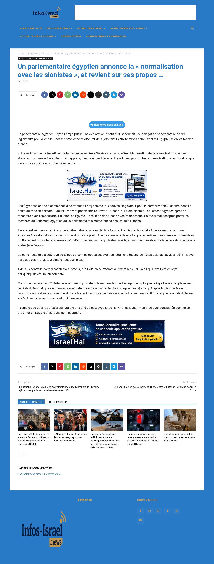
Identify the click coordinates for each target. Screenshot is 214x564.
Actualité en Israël (90, 28)
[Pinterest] (60, 94)
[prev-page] (20, 454)
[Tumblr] (173, 44)
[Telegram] (114, 94)
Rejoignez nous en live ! (108, 124)
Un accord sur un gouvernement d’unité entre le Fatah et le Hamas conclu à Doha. (155, 388)
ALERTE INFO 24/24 (31, 28)
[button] (192, 28)
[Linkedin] (75, 94)
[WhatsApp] (67, 94)
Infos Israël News (58, 28)
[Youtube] (184, 44)
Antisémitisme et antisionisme (106, 36)
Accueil (21, 53)
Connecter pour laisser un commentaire (39, 473)
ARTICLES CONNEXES (31, 402)
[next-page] (25, 454)
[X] (179, 44)
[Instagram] (162, 44)
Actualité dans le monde (36, 36)
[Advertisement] (135, 12)
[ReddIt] (83, 94)
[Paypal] (167, 44)
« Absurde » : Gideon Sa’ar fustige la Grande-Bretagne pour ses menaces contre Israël (70, 437)
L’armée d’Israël (71, 36)
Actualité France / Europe (127, 28)
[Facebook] (156, 44)
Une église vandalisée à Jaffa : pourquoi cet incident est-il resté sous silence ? (179, 437)
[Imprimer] (98, 94)
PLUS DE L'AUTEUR (57, 402)
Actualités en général (43, 58)
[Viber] (121, 94)
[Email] (90, 94)
